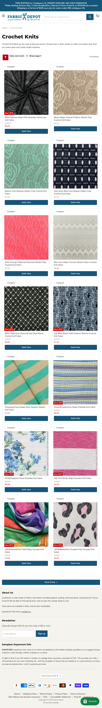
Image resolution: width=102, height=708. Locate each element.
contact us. (26, 611)
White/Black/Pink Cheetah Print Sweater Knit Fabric (74, 550)
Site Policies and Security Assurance (24, 697)
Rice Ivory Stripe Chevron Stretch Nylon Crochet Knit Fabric (75, 263)
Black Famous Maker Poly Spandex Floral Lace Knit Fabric (25, 118)
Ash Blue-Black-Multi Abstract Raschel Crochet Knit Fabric (75, 334)
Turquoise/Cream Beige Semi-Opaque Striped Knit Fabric (25, 408)
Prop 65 (77, 697)
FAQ (45, 697)
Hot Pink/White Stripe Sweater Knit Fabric (72, 478)
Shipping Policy (30, 694)
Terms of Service (77, 694)
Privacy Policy (61, 694)
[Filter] (5, 57)
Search (17, 694)
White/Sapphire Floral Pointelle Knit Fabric (23, 478)
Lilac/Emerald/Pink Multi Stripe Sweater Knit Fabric (24, 550)
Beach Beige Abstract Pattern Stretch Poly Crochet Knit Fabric (73, 118)
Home (4, 28)
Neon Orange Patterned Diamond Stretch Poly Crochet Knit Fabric (25, 263)
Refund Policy (46, 694)
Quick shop (26, 131)
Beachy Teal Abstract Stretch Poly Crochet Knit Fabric (26, 192)
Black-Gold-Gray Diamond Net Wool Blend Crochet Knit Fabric (24, 334)
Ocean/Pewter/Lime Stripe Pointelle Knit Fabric (74, 407)
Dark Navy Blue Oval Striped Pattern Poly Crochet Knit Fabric (72, 192)
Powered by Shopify (51, 702)
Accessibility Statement (60, 697)
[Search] (90, 17)
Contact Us (89, 697)
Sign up (41, 633)
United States (49, 676)
